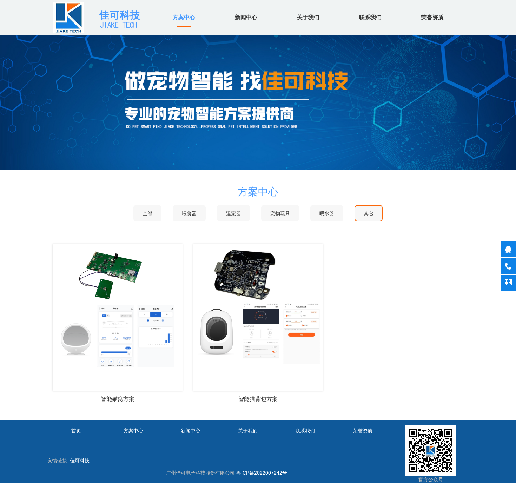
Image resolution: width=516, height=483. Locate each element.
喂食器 (189, 213)
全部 (147, 213)
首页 (76, 431)
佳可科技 (80, 460)
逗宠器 (233, 213)
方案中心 (184, 17)
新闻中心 (246, 17)
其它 (368, 213)
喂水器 (326, 213)
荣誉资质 (432, 17)
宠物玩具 (280, 213)
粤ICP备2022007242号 (261, 473)
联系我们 (370, 17)
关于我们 (308, 17)
